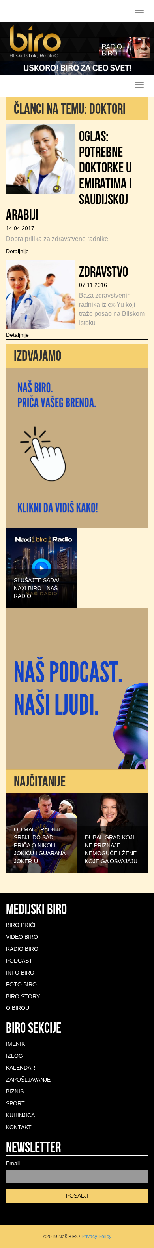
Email (13, 1163)
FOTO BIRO (21, 984)
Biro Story (23, 996)
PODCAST (19, 961)
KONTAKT (19, 1127)
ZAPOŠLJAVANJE (28, 1079)
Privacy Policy (96, 1236)
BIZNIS (15, 1091)
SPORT (15, 1103)
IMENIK (15, 1044)
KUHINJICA (20, 1115)
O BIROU (17, 1008)
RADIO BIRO (22, 949)
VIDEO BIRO (22, 937)
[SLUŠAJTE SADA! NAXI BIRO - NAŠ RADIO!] (41, 568)
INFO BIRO (20, 972)
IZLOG (14, 1056)
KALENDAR (20, 1068)
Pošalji (77, 1196)
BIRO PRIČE (22, 925)
